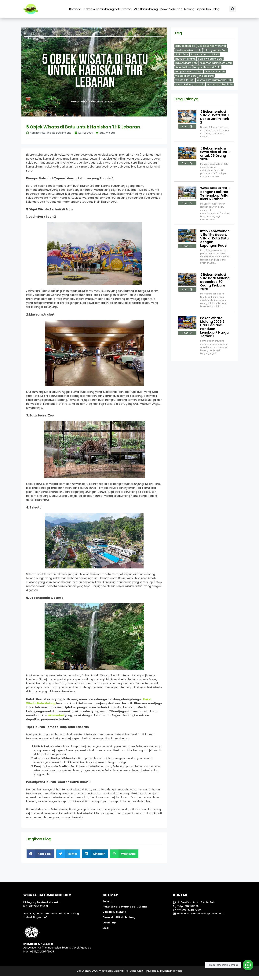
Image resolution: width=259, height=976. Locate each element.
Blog (216, 9)
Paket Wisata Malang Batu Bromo (107, 9)
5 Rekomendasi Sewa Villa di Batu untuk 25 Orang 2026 (215, 153)
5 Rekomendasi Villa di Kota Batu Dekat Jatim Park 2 (214, 117)
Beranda (75, 9)
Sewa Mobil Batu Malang (177, 9)
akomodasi (56, 715)
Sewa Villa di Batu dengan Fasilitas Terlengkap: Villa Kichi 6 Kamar (215, 193)
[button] (232, 9)
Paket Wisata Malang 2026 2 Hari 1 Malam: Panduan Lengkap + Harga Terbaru (214, 327)
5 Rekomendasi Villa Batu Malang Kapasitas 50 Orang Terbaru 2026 (215, 281)
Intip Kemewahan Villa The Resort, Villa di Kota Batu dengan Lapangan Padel (215, 238)
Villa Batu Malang (146, 9)
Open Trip (204, 9)
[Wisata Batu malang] (30, 9)
